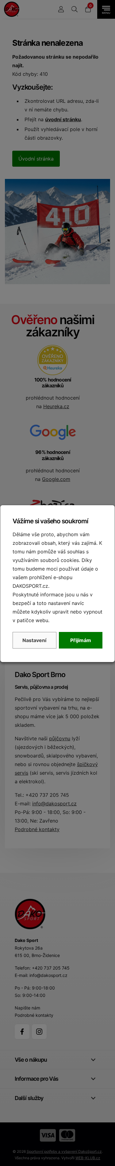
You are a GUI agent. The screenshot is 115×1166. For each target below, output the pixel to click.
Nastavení (34, 640)
